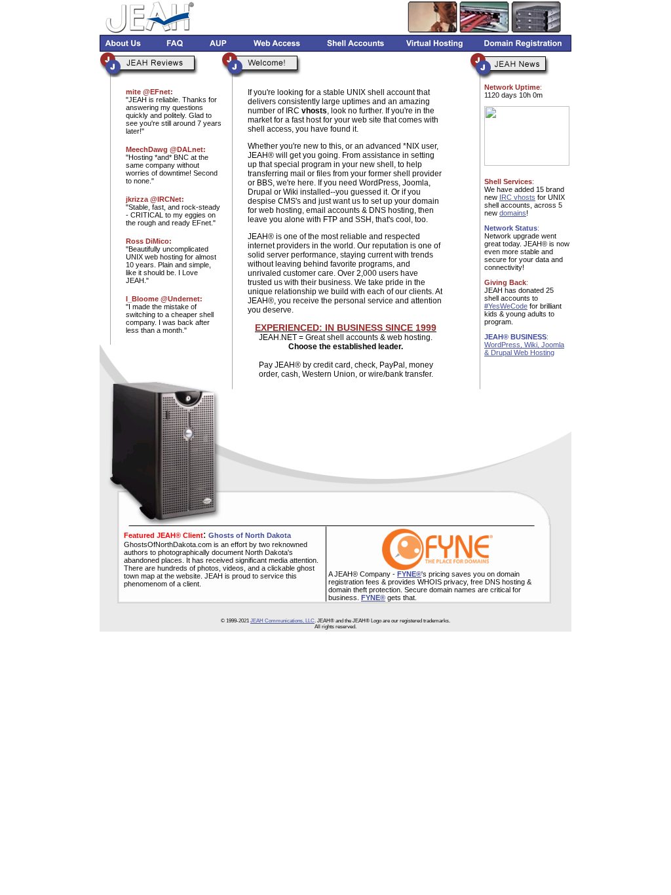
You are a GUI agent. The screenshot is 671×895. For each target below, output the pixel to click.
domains (512, 213)
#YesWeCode (505, 306)
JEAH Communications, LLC (282, 621)
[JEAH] (526, 162)
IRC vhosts (517, 197)
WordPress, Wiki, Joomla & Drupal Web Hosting (524, 348)
